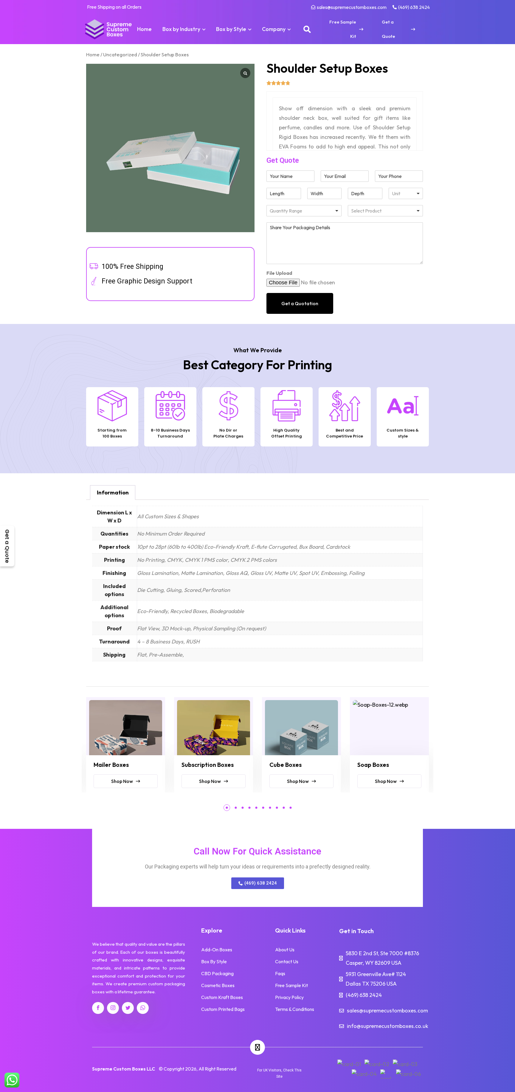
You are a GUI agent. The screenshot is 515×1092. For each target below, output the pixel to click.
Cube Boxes (285, 764)
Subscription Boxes (208, 764)
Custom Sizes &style (403, 433)
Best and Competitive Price (344, 433)
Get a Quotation (299, 303)
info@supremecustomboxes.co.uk (387, 1026)
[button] (227, 807)
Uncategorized (120, 54)
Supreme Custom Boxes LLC (123, 1069)
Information (113, 492)
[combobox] (385, 210)
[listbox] (406, 193)
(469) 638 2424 (364, 995)
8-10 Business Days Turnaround (170, 433)
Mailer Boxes (111, 764)
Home (93, 54)
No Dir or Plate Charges (228, 433)
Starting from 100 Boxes (112, 433)
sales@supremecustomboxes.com (387, 1010)
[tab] (112, 492)
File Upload (279, 273)
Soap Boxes (373, 764)
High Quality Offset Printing (286, 433)
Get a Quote (7, 546)
